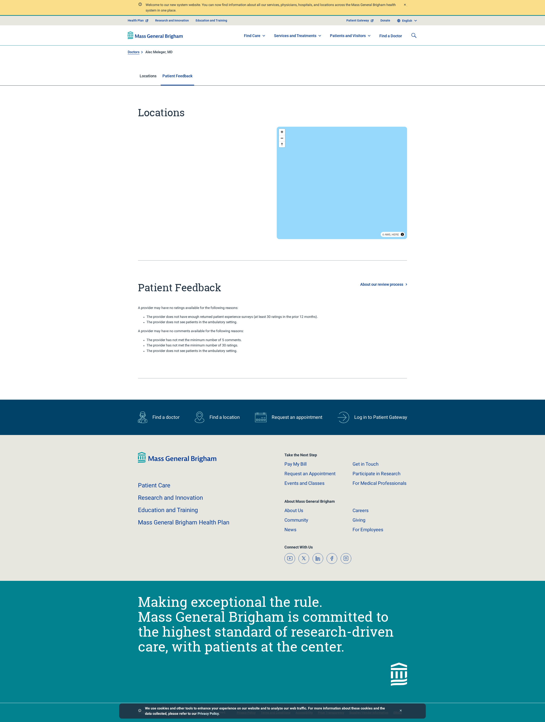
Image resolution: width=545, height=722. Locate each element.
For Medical (379, 483)
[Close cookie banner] (400, 711)
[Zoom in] (282, 132)
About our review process (381, 284)
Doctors (133, 52)
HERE (395, 234)
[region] (342, 183)
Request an (310, 473)
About (293, 510)
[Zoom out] (282, 138)
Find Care (252, 35)
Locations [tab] (148, 76)
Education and (168, 510)
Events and (304, 483)
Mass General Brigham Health (183, 522)
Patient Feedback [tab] (177, 76)
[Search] (413, 35)
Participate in (376, 473)
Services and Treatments (295, 35)
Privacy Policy (208, 714)
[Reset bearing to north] (282, 144)
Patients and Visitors (348, 35)
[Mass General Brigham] (155, 35)
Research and (170, 497)
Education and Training (211, 20)
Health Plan (136, 20)
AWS (387, 234)
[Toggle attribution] (402, 234)
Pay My (295, 464)
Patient (154, 485)
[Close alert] (404, 5)
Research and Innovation (172, 20)
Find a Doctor (390, 36)
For (368, 529)
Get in (366, 464)
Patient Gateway (357, 20)
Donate (385, 20)
